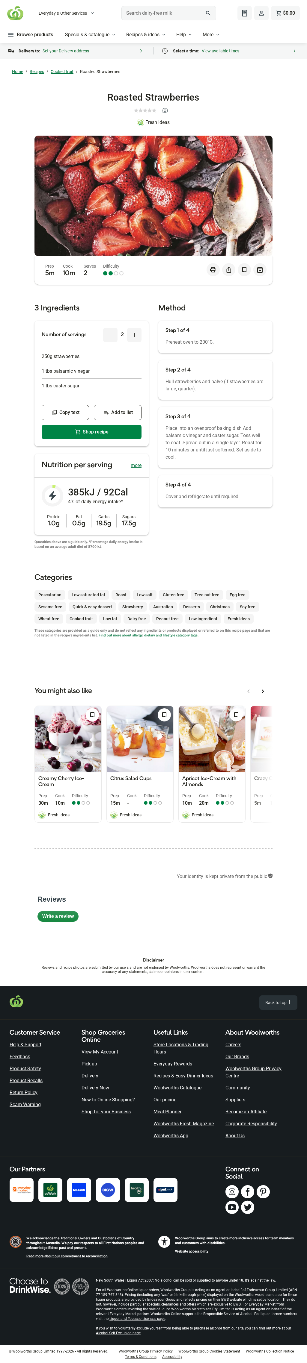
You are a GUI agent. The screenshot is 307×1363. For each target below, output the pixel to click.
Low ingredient (203, 618)
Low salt (145, 594)
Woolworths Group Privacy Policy (146, 1351)
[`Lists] (244, 13)
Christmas (220, 606)
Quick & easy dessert (92, 606)
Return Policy (23, 1092)
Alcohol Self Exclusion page (118, 1333)
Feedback (20, 1056)
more (136, 465)
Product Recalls (26, 1080)
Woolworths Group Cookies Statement (209, 1351)
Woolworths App (171, 1135)
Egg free (238, 594)
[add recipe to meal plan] (260, 269)
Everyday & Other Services (63, 13)
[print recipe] (213, 269)
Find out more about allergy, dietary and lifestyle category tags (148, 635)
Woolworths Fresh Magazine (184, 1124)
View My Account (100, 1052)
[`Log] (261, 13)
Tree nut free (207, 594)
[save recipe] (244, 269)
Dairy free (136, 618)
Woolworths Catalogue (177, 1088)
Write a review (60, 918)
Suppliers (235, 1100)
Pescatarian (49, 594)
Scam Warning (25, 1104)
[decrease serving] (110, 335)
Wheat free (48, 618)
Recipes (37, 71)
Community (237, 1088)
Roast (121, 594)
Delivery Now (95, 1088)
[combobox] (168, 13)
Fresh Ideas (157, 122)
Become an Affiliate (246, 1112)
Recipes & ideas (142, 34)
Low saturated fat (88, 594)
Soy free (247, 606)
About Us (235, 1135)
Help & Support (25, 1044)
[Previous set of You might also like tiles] (248, 691)
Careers (233, 1044)
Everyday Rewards (173, 1064)
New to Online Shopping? (108, 1100)
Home (17, 71)
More (208, 34)
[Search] (208, 13)
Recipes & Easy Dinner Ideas (183, 1076)
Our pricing (165, 1100)
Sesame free (50, 606)
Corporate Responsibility (251, 1124)
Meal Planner (167, 1112)
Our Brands (237, 1056)
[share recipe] (228, 269)
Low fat (110, 618)
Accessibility (172, 1357)
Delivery (90, 1076)
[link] (153, 110)
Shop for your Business (106, 1112)
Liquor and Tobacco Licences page (137, 1319)
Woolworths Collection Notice (270, 1351)
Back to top (276, 1002)
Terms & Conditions (140, 1357)
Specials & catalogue (87, 34)
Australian (163, 606)
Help (181, 34)
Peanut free (167, 618)
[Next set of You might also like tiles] (263, 691)
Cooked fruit (62, 71)
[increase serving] (134, 335)
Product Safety (25, 1068)
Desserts (191, 606)
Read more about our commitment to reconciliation (67, 1256)
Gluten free (173, 594)
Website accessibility (191, 1251)
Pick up (89, 1064)
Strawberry (132, 606)
